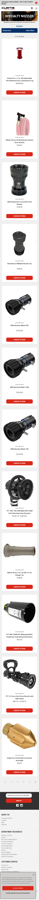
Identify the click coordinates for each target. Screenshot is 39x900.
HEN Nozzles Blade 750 (19, 449)
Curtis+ (3, 837)
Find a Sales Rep (6, 848)
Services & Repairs (7, 841)
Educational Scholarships (9, 854)
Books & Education (7, 856)
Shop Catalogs (6, 852)
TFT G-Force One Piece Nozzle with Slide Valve (19, 697)
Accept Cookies (18, 888)
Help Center (5, 869)
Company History (6, 818)
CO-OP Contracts (6, 844)
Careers (3, 820)
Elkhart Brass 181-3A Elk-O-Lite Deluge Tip (19, 574)
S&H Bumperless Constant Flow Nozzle (19, 203)
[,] (19, 56)
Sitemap (4, 824)
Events (3, 850)
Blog (2, 822)
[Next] (29, 782)
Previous (3, 241)
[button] (19, 30)
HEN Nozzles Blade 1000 (19, 387)
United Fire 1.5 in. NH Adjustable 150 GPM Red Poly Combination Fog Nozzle (19, 79)
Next (35, 241)
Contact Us (4, 865)
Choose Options (19, 92)
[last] (35, 782)
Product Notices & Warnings (10, 871)
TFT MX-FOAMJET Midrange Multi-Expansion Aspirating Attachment (19, 635)
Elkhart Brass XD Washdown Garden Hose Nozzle (19, 141)
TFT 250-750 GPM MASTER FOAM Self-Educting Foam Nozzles (19, 512)
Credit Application (6, 846)
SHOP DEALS (5, 2)
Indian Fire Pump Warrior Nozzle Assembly (19, 759)
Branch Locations (6, 867)
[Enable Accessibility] (36, 3)
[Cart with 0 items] (32, 8)
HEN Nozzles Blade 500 (19, 325)
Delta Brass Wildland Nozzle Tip (19, 264)
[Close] (33, 875)
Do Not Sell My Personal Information (18, 893)
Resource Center (6, 835)
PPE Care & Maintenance (9, 839)
